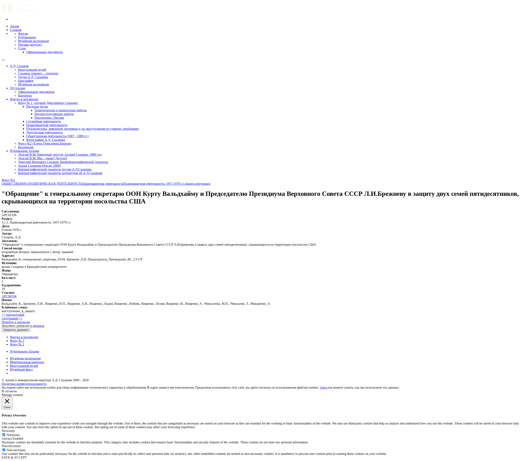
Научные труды (37, 106)
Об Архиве (17, 88)
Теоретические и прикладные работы (60, 110)
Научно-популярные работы (54, 114)
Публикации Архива (24, 151)
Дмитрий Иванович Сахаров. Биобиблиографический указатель (63, 162)
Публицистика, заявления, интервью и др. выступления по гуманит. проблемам (82, 128)
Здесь (324, 387)
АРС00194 (9, 296)
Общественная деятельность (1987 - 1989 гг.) (57, 136)
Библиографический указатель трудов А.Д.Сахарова (54, 169)
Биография (25, 80)
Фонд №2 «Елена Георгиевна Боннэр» (45, 143)
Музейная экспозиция (33, 41)
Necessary (13, 435)
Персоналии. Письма (49, 117)
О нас (22, 48)
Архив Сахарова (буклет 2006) (39, 165)
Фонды (23, 33)
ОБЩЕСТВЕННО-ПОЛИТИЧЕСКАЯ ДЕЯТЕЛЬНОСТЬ (42, 183)
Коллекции (26, 147)
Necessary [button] (8, 430)
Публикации (27, 37)
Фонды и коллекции (24, 99)
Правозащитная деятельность (46, 125)
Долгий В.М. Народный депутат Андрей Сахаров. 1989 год (60, 154)
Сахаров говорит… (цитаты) (38, 73)
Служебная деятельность (43, 121)
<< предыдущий (13, 314)
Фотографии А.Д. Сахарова (45, 139)
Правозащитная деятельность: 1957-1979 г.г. (154, 183)
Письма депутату (30, 44)
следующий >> (12, 318)
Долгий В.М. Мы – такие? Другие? (42, 158)
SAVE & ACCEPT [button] (14, 457)
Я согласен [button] (9, 391)
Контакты (25, 95)
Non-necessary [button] (11, 446)
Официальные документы (44, 52)
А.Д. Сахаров (19, 66)
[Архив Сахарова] (19, 12)
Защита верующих (197, 183)
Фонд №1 (8, 180)
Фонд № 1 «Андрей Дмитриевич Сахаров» (48, 103)
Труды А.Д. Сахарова (33, 77)
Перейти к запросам (16, 322)
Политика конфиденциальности (24, 384)
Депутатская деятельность (44, 132)
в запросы (37, 325)
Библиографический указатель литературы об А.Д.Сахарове (60, 173)
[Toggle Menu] (3, 60)
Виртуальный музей (32, 69)
